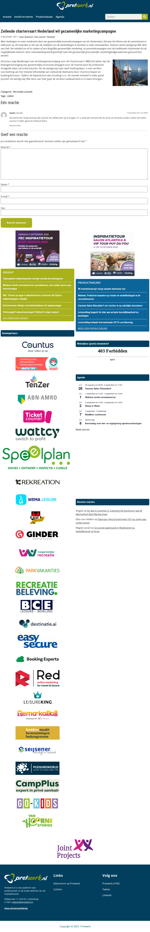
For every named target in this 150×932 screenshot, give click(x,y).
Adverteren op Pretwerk (66, 883)
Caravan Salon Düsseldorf (98, 388)
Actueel (7, 16)
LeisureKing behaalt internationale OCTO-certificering (105, 322)
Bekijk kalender (83, 429)
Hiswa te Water (92, 405)
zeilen (10, 96)
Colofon (57, 889)
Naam (5, 184)
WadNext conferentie (95, 414)
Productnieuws (44, 16)
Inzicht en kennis (23, 16)
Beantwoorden (15, 125)
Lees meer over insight (15, 318)
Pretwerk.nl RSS (111, 883)
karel (12, 113)
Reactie (6, 147)
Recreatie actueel (22, 91)
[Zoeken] (145, 17)
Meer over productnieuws (92, 328)
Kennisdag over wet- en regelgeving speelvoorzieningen (113, 423)
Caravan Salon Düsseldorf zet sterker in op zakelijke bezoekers (110, 305)
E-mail (5, 196)
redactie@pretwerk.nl (22, 902)
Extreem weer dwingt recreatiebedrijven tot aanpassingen (32, 305)
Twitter (106, 889)
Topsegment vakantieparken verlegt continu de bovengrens (33, 278)
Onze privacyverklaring (16, 908)
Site (3, 208)
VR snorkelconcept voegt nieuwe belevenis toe (101, 288)
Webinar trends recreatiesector (100, 397)
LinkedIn (107, 895)
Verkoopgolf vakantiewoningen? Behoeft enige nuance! (31, 312)
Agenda (60, 16)
